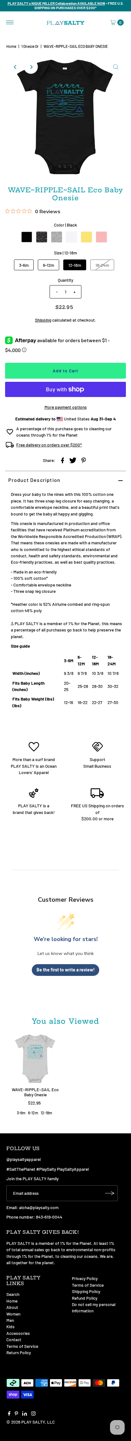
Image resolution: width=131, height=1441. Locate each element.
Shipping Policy (86, 1291)
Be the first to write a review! (66, 969)
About (12, 1307)
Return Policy (18, 1352)
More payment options (66, 407)
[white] (71, 237)
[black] (26, 237)
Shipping (43, 320)
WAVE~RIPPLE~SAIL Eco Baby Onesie (35, 1092)
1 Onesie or (29, 46)
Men (10, 1320)
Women (13, 1313)
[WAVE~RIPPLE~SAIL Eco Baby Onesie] (35, 1058)
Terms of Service (22, 1346)
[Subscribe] (110, 1193)
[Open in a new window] (62, 459)
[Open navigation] (10, 22)
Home (11, 46)
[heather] (41, 237)
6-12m (48, 265)
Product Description (34, 480)
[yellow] (86, 237)
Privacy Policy (85, 1278)
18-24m (102, 265)
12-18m (74, 265)
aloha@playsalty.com (39, 1207)
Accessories (18, 1333)
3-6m (24, 265)
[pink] (101, 237)
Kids (10, 1326)
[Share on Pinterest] (83, 459)
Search (12, 1294)
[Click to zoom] (116, 67)
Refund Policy (84, 1298)
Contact (13, 1339)
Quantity (65, 280)
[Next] (31, 67)
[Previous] (15, 67)
